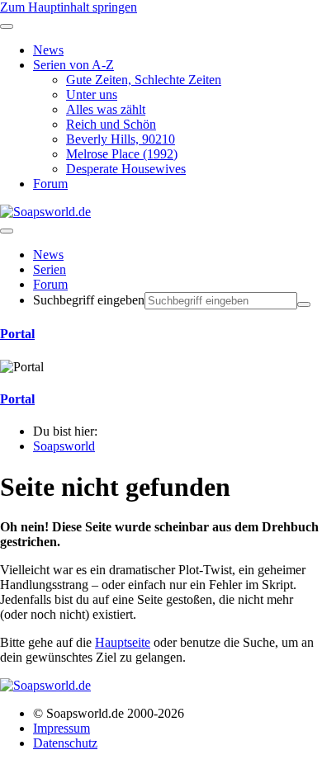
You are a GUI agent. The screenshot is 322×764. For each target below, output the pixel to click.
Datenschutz (65, 743)
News (48, 255)
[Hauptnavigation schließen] (6, 26)
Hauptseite (122, 642)
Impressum (61, 728)
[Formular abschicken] (303, 304)
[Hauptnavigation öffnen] (6, 231)
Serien (49, 269)
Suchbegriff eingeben (88, 300)
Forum (50, 284)
